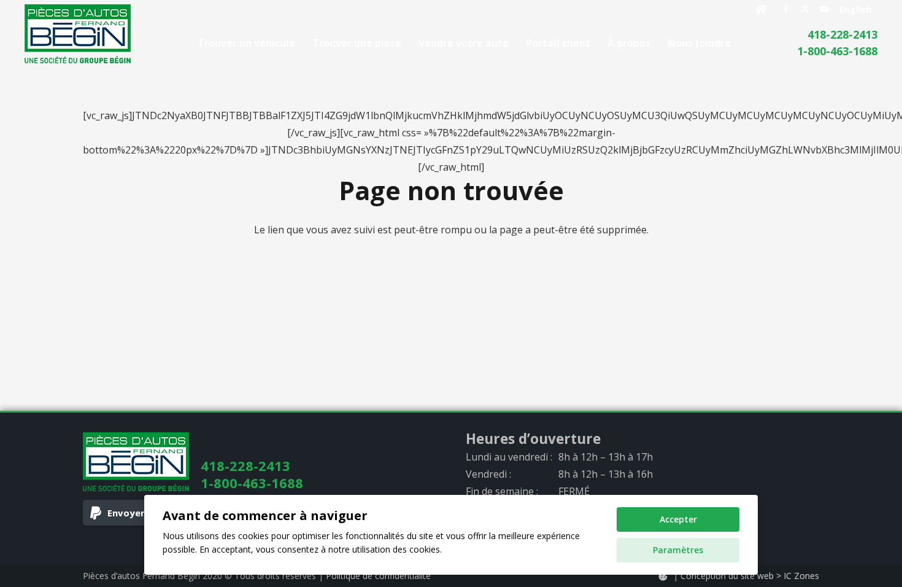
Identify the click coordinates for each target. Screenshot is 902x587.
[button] (740, 43)
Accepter (678, 519)
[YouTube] (824, 9)
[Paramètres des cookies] (662, 576)
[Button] (761, 9)
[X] (805, 9)
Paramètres (678, 550)
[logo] (78, 33)
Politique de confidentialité (378, 575)
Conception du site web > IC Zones (749, 575)
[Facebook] (785, 9)
